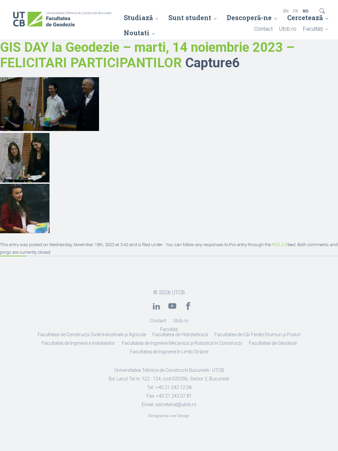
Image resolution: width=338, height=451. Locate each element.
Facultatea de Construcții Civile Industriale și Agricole (92, 334)
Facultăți (313, 29)
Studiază (138, 17)
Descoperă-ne (249, 17)
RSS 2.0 (279, 244)
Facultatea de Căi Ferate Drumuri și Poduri (258, 334)
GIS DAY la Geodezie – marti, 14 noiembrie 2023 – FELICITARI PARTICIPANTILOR (147, 55)
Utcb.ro (287, 29)
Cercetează (305, 17)
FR (295, 11)
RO (305, 11)
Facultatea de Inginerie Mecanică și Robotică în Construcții (182, 343)
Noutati (137, 32)
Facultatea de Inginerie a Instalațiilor (78, 343)
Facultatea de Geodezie (273, 343)
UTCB (178, 292)
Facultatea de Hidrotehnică (180, 334)
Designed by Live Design (169, 416)
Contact (263, 29)
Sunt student (189, 17)
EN (285, 11)
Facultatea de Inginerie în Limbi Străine (169, 351)
